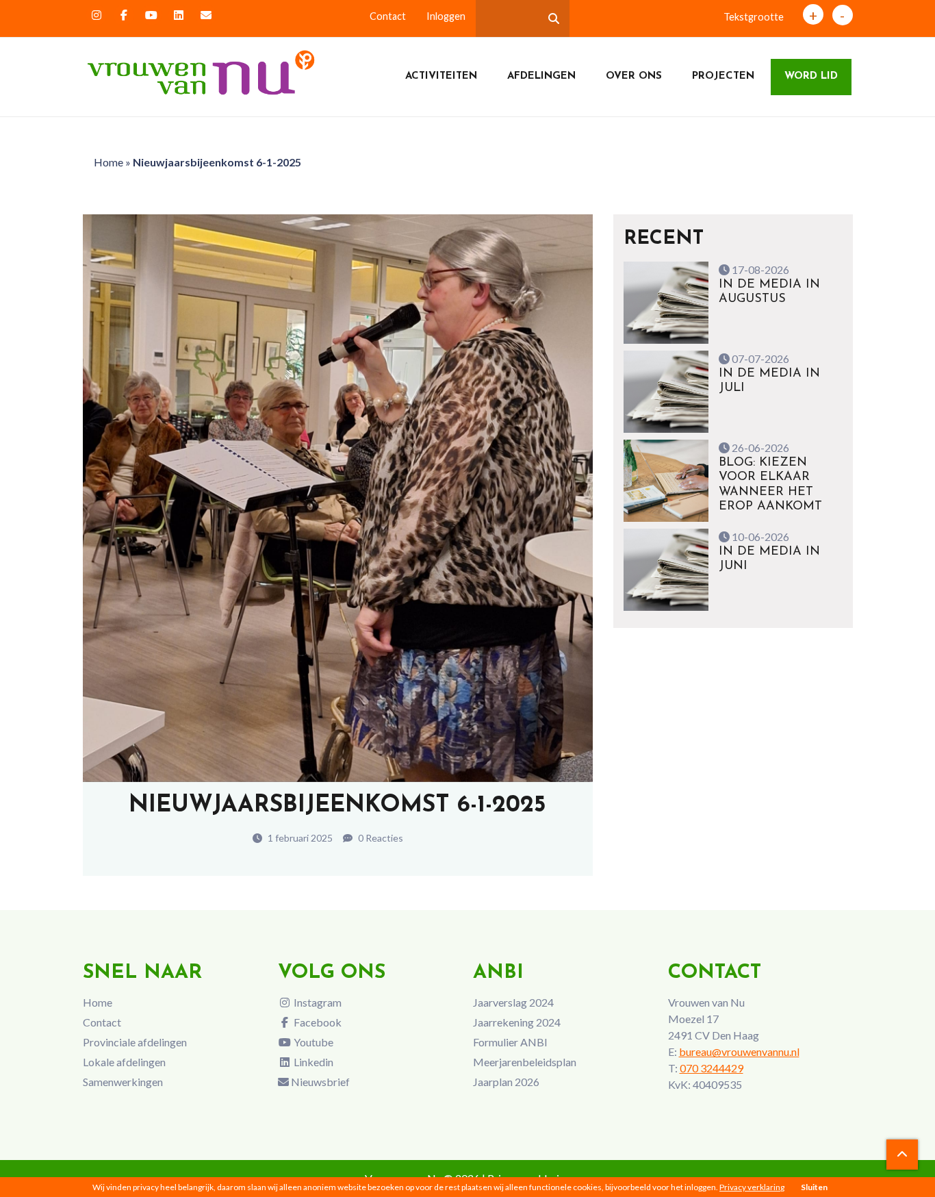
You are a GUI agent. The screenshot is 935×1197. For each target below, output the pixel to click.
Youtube (312, 1041)
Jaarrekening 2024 (517, 1022)
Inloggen (445, 16)
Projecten (723, 76)
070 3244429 (711, 1067)
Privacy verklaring (751, 1187)
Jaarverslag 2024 (513, 1002)
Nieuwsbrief (319, 1081)
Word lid (811, 76)
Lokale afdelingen (124, 1061)
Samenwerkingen (123, 1081)
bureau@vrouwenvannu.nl (739, 1051)
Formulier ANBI (510, 1041)
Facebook (317, 1022)
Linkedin (312, 1061)
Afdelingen (541, 76)
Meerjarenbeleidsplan (524, 1061)
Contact (388, 16)
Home (108, 161)
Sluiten (814, 1187)
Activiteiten (441, 76)
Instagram (317, 1002)
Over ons (634, 76)
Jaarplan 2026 (506, 1081)
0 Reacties (379, 838)
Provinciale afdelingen (135, 1041)
